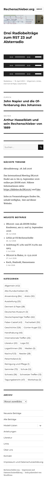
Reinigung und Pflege (17, 364)
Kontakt (8, 456)
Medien (30, 348)
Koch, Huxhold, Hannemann (20, 262)
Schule (26, 369)
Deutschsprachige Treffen (20, 317)
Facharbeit (32, 322)
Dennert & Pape (10, 84)
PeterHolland (13, 359)
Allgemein (31, 81)
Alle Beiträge (10, 419)
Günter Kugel (32, 327)
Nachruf (10, 353)
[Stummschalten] (33, 57)
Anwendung (13, 296)
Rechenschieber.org (19, 9)
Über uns (8, 450)
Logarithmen (13, 348)
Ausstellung (13, 301)
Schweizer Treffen (30, 374)
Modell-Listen (10, 425)
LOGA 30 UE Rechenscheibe (19, 238)
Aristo (38, 81)
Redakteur (8, 81)
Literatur (11, 343)
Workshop (34, 380)
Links (6, 444)
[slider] (38, 56)
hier (38, 189)
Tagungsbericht (15, 380)
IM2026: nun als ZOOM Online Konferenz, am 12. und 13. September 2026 (24, 227)
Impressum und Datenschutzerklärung (23, 462)
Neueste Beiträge (12, 413)
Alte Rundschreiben (16, 291)
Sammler (11, 369)
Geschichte (22, 84)
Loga (24, 343)
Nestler (25, 353)
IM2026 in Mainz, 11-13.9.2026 (21, 255)
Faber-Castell (13, 322)
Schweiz (11, 374)
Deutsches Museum (16, 312)
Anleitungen (10, 431)
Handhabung (14, 333)
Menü (39, 9)
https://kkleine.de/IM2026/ (17, 189)
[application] (23, 56)
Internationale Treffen (17, 338)
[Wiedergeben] (7, 57)
